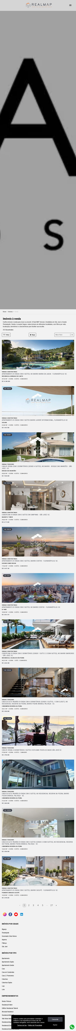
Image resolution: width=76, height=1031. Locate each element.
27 (51, 905)
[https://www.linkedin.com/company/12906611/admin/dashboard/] (21, 915)
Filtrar (7, 335)
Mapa (33, 335)
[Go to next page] (56, 905)
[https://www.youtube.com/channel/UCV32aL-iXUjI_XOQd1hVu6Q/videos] (16, 915)
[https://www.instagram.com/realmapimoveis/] (5, 915)
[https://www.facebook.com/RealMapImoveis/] (10, 915)
